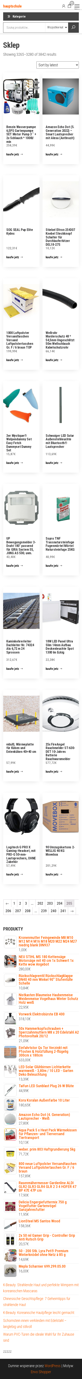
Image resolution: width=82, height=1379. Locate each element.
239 (44, 911)
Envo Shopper (41, 1372)
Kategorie (19, 16)
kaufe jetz (12, 154)
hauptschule (12, 6)
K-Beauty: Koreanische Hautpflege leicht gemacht (38, 1312)
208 (27, 911)
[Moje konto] (63, 6)
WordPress (53, 1366)
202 (40, 903)
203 (50, 903)
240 (53, 911)
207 (18, 911)
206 (8, 911)
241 (63, 911)
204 (59, 903)
